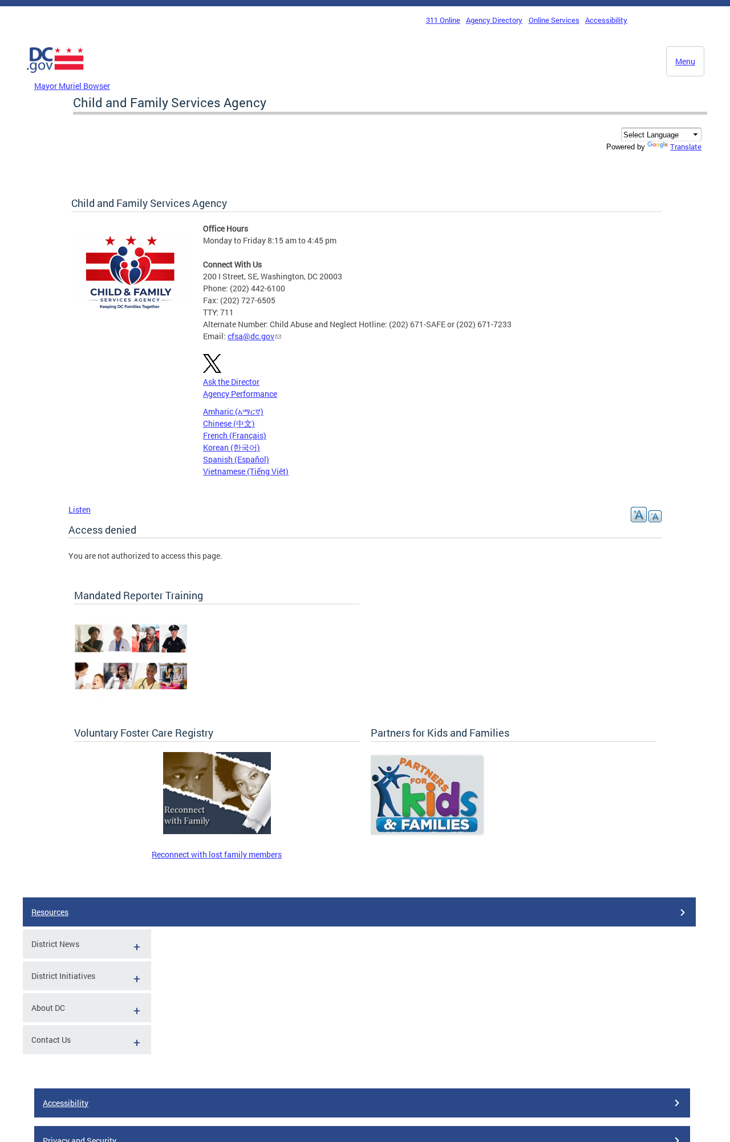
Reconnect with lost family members (217, 854)
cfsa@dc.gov (251, 336)
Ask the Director (231, 381)
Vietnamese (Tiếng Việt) (246, 471)
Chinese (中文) (229, 423)
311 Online (443, 20)
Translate (685, 146)
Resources (49, 912)
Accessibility (606, 20)
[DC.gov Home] (55, 76)
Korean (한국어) (231, 447)
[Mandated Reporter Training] (131, 696)
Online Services (554, 20)
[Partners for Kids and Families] (428, 834)
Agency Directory (494, 20)
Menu (685, 61)
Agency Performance (240, 393)
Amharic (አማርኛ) (233, 411)
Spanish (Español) (236, 459)
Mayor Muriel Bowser (72, 85)
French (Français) (234, 435)
